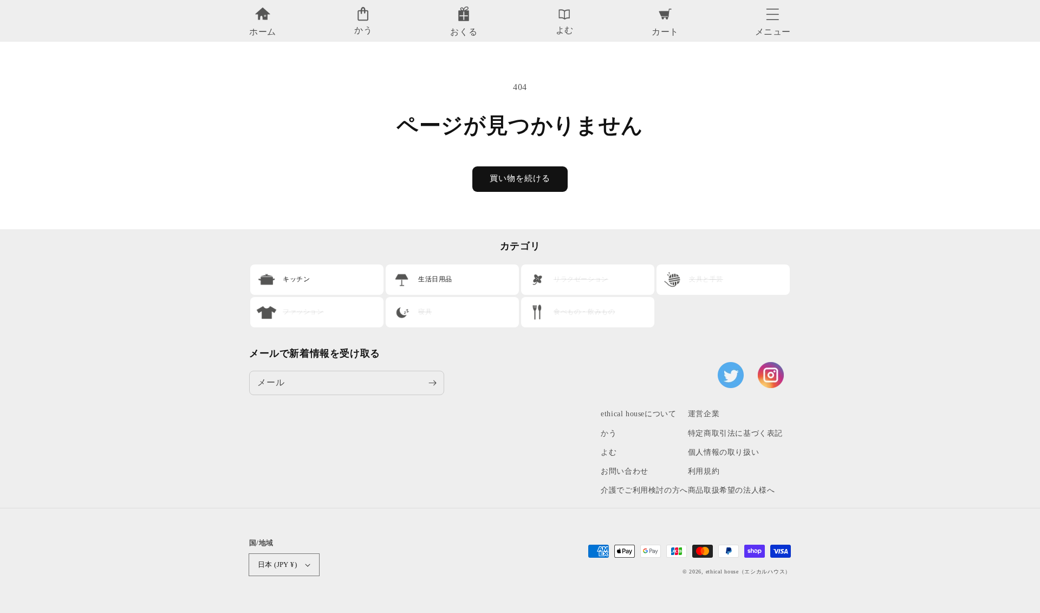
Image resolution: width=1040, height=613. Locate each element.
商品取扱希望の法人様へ (731, 490)
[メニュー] (773, 11)
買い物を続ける (520, 178)
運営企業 (703, 414)
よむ (608, 452)
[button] (773, 11)
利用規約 (703, 471)
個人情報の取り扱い (723, 452)
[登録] (432, 383)
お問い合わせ (624, 471)
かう (608, 433)
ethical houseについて (638, 414)
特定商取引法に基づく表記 (735, 433)
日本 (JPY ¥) (277, 564)
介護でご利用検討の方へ (644, 490)
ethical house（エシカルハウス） (748, 572)
